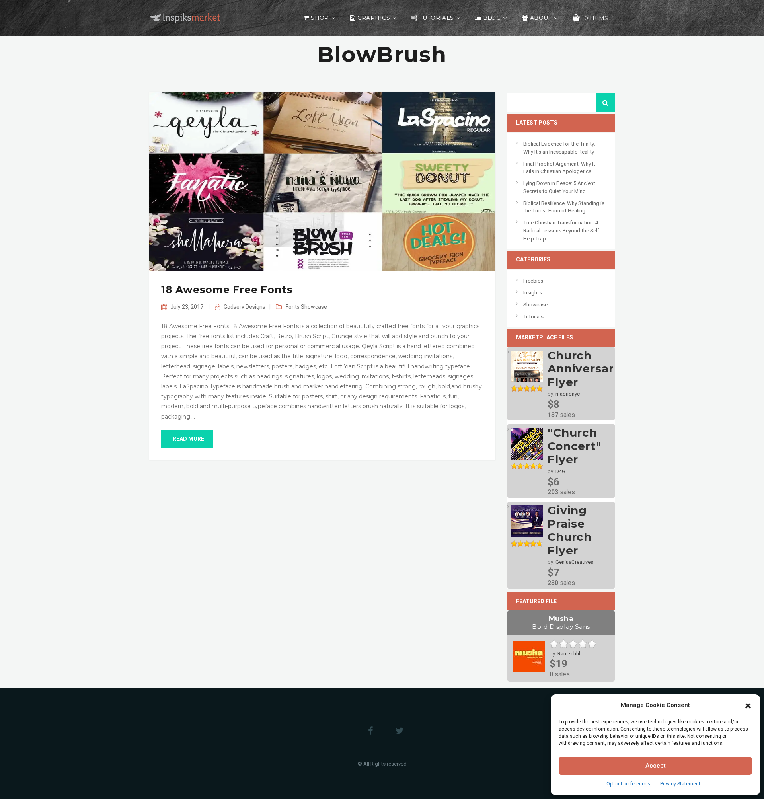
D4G (560, 471)
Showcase (314, 307)
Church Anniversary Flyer (584, 369)
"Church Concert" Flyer (575, 446)
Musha (561, 622)
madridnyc (567, 394)
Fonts (293, 307)
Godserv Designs (244, 307)
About (541, 17)
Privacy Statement (680, 784)
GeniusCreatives (574, 562)
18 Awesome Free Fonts (227, 290)
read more (188, 439)
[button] (748, 705)
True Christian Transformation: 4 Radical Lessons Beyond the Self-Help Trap (562, 230)
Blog (492, 17)
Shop (320, 17)
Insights (532, 293)
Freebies (533, 281)
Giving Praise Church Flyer (570, 530)
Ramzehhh (569, 654)
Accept (655, 765)
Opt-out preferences (628, 784)
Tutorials (436, 17)
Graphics (373, 17)
